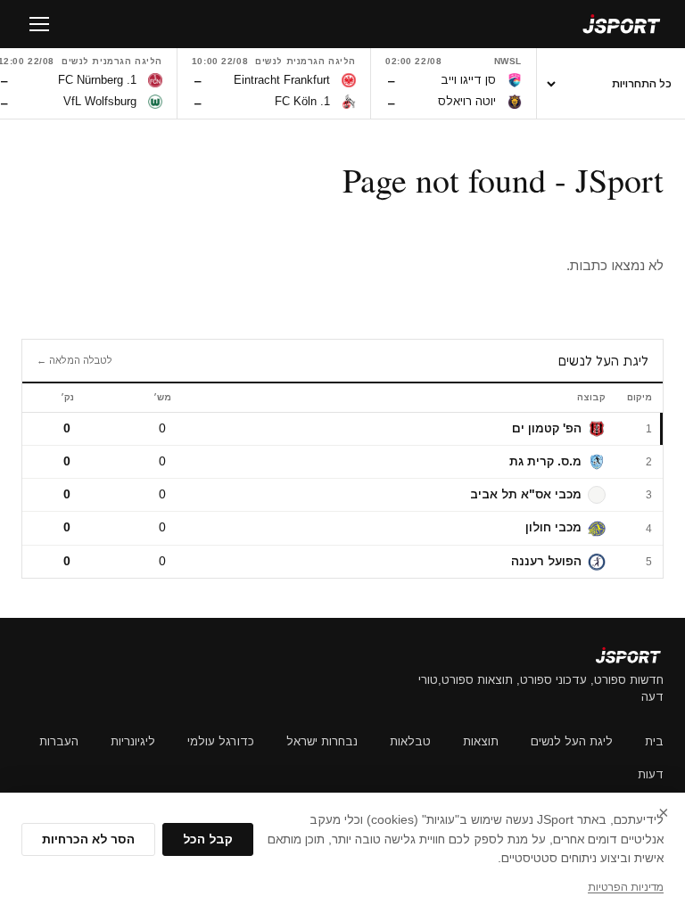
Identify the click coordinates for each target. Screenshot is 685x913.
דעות (651, 774)
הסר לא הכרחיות (88, 839)
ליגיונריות (133, 741)
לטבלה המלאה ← (74, 360)
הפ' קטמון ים (547, 428)
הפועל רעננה (546, 561)
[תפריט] (39, 24)
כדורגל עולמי (220, 741)
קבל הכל (208, 839)
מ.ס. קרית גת (545, 461)
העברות (58, 741)
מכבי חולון (553, 527)
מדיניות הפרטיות (626, 887)
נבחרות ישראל (322, 741)
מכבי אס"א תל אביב (526, 494)
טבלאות (410, 741)
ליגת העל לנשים (572, 741)
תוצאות (481, 741)
